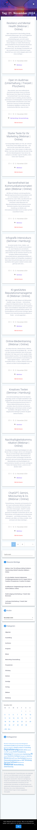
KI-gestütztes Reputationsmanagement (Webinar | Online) (18, 293)
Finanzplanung (21, 752)
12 (9, 718)
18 (5, 721)
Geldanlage (7, 754)
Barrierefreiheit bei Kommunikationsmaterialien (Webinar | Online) (18, 185)
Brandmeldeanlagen (19, 745)
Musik (16, 758)
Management (23, 756)
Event (15, 752)
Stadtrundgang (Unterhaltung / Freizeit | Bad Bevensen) (17, 595)
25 (5, 725)
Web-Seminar (21, 762)
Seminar (19, 274)
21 (17, 721)
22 (22, 721)
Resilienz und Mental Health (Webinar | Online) (18, 26)
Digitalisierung (11, 749)
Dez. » (9, 729)
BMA (13, 745)
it (12, 754)
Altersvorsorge (15, 743)
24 (30, 721)
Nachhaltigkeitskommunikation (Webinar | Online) (18, 442)
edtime (25, 750)
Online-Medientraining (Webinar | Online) (18, 343)
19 (9, 721)
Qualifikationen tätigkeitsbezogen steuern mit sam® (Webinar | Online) (18, 587)
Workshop (8, 698)
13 (13, 718)
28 (17, 725)
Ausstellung (8, 637)
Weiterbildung (19, 765)
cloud (16, 747)
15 (22, 718)
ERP (8, 752)
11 (5, 718)
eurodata (11, 752)
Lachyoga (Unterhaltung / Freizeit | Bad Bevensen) (16, 602)
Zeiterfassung (8, 767)
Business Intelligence (8, 747)
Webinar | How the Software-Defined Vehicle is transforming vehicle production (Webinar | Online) (18, 570)
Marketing (29, 756)
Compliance (21, 747)
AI (4, 743)
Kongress (8, 648)
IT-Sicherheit (16, 754)
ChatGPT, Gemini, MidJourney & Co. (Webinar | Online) (18, 496)
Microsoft (11, 758)
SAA (20, 760)
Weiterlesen (18, 69)
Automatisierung (8, 745)
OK (18, 826)
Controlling (27, 747)
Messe (7, 654)
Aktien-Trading (8, 743)
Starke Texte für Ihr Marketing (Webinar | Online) (18, 136)
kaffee (21, 754)
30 (26, 725)
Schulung (7, 670)
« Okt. (5, 729)
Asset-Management (23, 743)
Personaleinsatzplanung (11, 760)
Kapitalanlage (27, 754)
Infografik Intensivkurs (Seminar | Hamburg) (18, 239)
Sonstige (7, 681)
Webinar (19, 65)
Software (14, 762)
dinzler (21, 750)
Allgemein (8, 632)
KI (32, 754)
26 (9, 725)
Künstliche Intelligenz (14, 756)
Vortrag (7, 687)
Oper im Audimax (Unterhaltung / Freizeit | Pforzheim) (18, 83)
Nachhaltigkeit (22, 758)
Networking (29, 758)
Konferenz (8, 643)
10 (30, 715)
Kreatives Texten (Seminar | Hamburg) (18, 391)
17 (30, 718)
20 (13, 721)
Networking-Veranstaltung (19, 118)
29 (22, 725)
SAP (23, 760)
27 (13, 725)
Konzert (5, 756)
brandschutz (27, 745)
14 (17, 718)
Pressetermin (9, 665)
